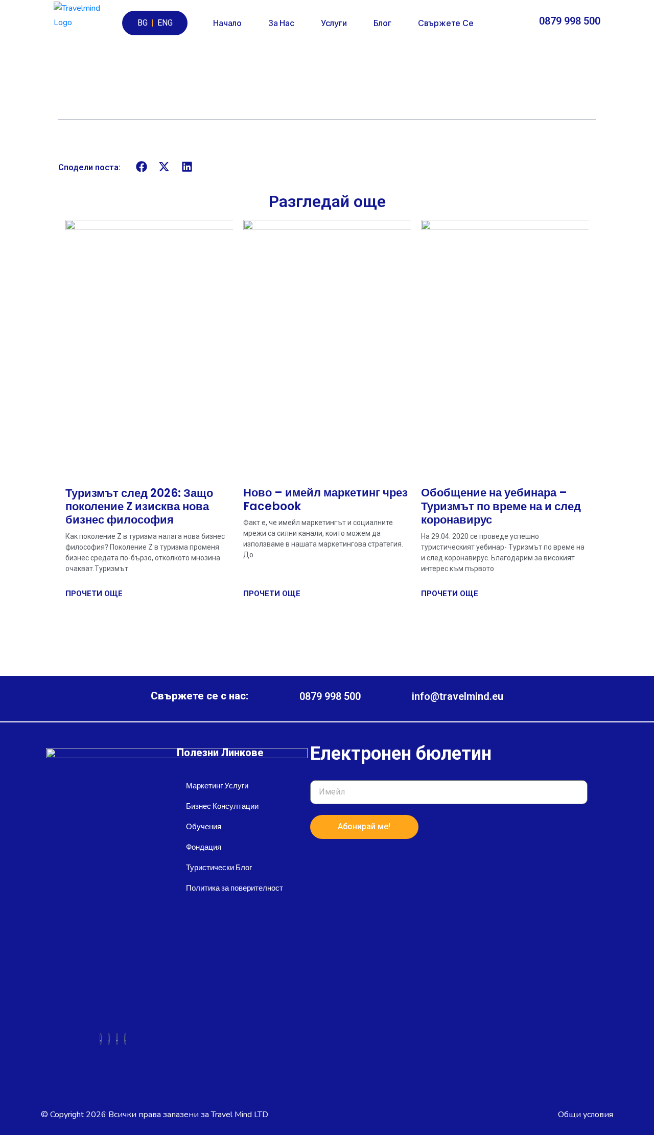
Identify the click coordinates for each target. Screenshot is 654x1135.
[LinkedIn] (117, 1039)
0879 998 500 (569, 21)
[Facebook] (101, 1039)
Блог (382, 23)
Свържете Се (446, 23)
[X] (109, 1039)
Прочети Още (94, 593)
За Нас (281, 23)
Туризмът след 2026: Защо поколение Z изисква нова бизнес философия (139, 506)
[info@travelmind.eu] (395, 699)
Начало (227, 23)
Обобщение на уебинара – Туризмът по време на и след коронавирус (501, 506)
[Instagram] (125, 1039)
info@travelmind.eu (457, 696)
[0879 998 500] (528, 23)
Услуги (334, 23)
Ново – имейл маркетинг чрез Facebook (325, 499)
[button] (142, 167)
